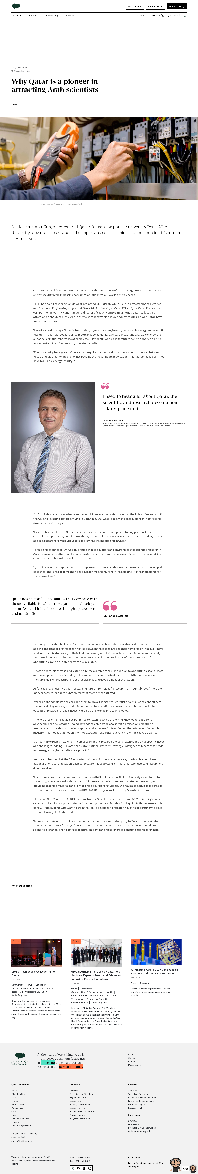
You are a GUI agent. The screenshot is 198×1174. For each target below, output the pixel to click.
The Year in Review (20, 1118)
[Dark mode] (169, 15)
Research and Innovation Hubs (142, 1097)
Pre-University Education (81, 1094)
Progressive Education (35, 991)
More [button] (68, 15)
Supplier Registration (21, 1125)
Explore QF (133, 6)
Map (13, 1115)
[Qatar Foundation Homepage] (16, 6)
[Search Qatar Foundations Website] (185, 15)
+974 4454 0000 (82, 1160)
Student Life (75, 1101)
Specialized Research (138, 1094)
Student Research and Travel (83, 1111)
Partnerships (17, 1108)
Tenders (15, 1121)
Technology (77, 999)
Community (52, 15)
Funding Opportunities (80, 1104)
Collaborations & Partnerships (86, 992)
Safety (140, 15)
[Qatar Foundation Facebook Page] (78, 1168)
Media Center (155, 6)
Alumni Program (77, 1115)
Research (34, 15)
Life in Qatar (134, 1124)
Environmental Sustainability (141, 1101)
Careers (15, 1111)
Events (131, 1061)
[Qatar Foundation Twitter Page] (73, 1168)
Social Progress (19, 995)
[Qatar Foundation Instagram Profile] (90, 1168)
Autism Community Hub (139, 1131)
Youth (50, 988)
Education (16, 15)
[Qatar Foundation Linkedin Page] (84, 1168)
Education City (18, 1094)
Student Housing (77, 1108)
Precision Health (79, 1002)
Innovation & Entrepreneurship (27, 988)
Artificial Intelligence (137, 1104)
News (29, 984)
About (131, 1054)
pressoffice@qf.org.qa (21, 1141)
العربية (177, 15)
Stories (131, 1057)
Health (109, 992)
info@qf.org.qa (83, 1157)
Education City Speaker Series (142, 1127)
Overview (74, 1090)
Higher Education (78, 1097)
